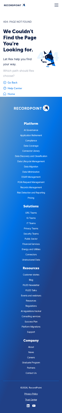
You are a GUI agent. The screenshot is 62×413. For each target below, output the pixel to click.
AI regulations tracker (31, 311)
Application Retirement (31, 135)
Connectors (31, 254)
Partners (31, 368)
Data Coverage (31, 146)
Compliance (31, 140)
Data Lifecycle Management (31, 161)
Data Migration (31, 166)
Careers (31, 357)
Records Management (31, 187)
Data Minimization (31, 172)
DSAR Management (31, 177)
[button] (56, 5)
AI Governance (31, 130)
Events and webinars (31, 295)
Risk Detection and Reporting (31, 192)
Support (31, 332)
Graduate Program (31, 362)
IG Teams (31, 218)
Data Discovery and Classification (31, 156)
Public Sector (31, 239)
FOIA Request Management (31, 182)
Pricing (31, 198)
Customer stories (31, 274)
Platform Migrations (31, 326)
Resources (31, 300)
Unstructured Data (31, 259)
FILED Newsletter (31, 285)
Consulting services (31, 316)
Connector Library (31, 151)
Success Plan (31, 321)
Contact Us (31, 373)
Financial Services (31, 244)
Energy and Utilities (31, 249)
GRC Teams (31, 212)
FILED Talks (31, 290)
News (31, 352)
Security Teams (31, 233)
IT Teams (31, 223)
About (31, 347)
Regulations (31, 306)
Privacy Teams (31, 228)
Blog (31, 280)
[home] (14, 5)
